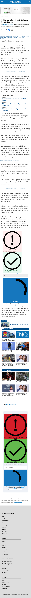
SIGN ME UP (15, 301)
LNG (15, 404)
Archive (3, 547)
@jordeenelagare (24, 24)
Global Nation (5, 531)
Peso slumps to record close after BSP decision (14, 99)
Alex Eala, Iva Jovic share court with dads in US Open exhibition (8, 352)
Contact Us (4, 549)
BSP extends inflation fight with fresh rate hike (14, 109)
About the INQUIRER (7, 564)
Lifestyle (4, 522)
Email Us (4, 545)
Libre (3, 580)
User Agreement (6, 566)
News (3, 516)
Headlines (4, 17)
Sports (3, 518)
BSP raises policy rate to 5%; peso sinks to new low (14, 104)
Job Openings (5, 554)
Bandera (4, 584)
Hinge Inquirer (5, 582)
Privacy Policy (15, 305)
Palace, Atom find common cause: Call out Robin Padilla (8, 382)
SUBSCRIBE (24, 477)
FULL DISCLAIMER (18, 502)
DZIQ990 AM (5, 588)
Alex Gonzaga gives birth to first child (21, 363)
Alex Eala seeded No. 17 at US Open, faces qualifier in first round (8, 394)
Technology (4, 525)
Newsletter (4, 552)
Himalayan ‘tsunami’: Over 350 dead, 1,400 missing (22, 382)
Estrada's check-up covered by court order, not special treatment (8, 364)
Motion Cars (5, 591)
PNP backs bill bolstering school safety (8, 340)
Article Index (5, 572)
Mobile (3, 541)
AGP (7, 404)
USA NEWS (4, 533)
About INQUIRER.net (7, 561)
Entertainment (5, 520)
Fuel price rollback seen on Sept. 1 (22, 351)
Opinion (4, 529)
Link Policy (4, 568)
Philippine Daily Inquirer (6, 26)
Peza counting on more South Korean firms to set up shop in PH (19, 323)
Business (11, 404)
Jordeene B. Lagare (8, 24)
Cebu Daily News (6, 586)
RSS (2, 543)
